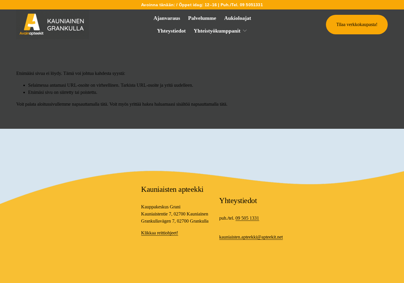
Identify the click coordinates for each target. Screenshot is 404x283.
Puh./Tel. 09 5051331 (242, 4)
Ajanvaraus (166, 18)
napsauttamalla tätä (89, 104)
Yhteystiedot (171, 31)
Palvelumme (202, 18)
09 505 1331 (247, 218)
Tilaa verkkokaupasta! (356, 24)
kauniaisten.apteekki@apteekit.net (251, 236)
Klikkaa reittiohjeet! (159, 232)
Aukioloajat (237, 18)
